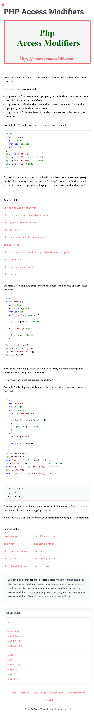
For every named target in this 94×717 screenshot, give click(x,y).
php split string (12, 229)
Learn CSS (10, 659)
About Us (25, 692)
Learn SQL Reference (15, 645)
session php (10, 536)
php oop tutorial (13, 259)
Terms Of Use (40, 692)
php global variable (44, 536)
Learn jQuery (11, 669)
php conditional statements (19, 267)
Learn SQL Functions (15, 636)
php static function (44, 543)
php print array (42, 566)
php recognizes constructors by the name (26, 215)
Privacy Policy (56, 692)
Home (8, 622)
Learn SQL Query (13, 631)
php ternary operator (45, 558)
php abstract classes (15, 558)
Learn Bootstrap (13, 664)
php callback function (15, 566)
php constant (11, 274)
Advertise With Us (76, 692)
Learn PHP (10, 674)
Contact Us (49, 700)
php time (39, 551)
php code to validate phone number (23, 237)
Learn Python (12, 679)
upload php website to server (20, 207)
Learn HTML (11, 655)
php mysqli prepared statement (21, 222)
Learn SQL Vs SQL (14, 641)
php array (9, 543)
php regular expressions (17, 551)
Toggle (4, 4)
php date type (11, 244)
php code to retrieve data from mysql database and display (36, 252)
